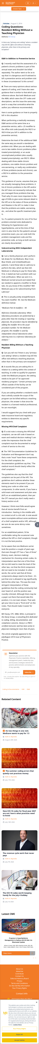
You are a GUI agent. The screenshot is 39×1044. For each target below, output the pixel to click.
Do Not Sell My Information (19, 986)
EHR (23, 689)
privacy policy (9, 678)
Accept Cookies (19, 1040)
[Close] (36, 1002)
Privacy (19, 981)
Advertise (19, 971)
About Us (19, 969)
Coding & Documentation (10, 689)
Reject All (19, 1034)
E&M (28, 689)
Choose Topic (17, 9)
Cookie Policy (17, 1025)
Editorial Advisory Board (19, 978)
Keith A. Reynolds (11, 737)
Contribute (19, 974)
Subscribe (28, 672)
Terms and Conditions (19, 983)
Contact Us (19, 976)
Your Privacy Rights (19, 988)
